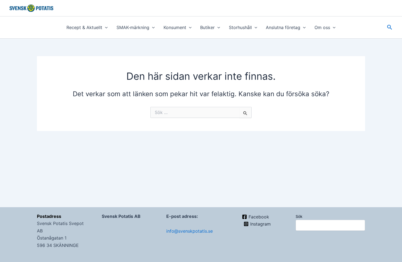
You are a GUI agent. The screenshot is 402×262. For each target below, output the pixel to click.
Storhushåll (240, 27)
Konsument (175, 27)
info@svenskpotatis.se (189, 231)
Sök (299, 216)
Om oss (322, 27)
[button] (105, 27)
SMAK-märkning (132, 27)
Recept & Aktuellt (84, 27)
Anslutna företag (283, 27)
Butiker (207, 27)
